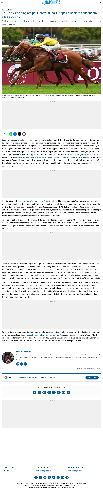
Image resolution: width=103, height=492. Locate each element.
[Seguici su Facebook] (34, 392)
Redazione (7, 471)
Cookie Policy (43, 467)
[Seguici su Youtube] (63, 392)
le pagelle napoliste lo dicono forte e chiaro (43, 335)
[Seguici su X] (39, 392)
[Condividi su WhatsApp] (10, 134)
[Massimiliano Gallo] (8, 358)
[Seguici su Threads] (54, 392)
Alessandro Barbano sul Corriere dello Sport (70, 157)
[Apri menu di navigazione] (100, 2)
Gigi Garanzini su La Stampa (41, 157)
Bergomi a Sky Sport (21, 157)
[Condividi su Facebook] (15, 134)
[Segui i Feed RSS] (68, 392)
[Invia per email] (24, 134)
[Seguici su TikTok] (59, 392)
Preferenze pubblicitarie (44, 471)
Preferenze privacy (75, 471)
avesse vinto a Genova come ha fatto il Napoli (37, 201)
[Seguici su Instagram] (44, 392)
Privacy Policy (75, 467)
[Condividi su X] (19, 134)
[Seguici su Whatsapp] (49, 392)
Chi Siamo (9, 467)
